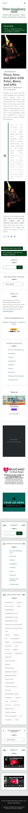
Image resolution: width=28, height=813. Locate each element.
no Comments (12, 89)
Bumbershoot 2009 (11, 621)
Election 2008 (17, 642)
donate (5, 322)
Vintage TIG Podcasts (16, 376)
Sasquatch (8, 697)
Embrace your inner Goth (12, 248)
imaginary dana (9, 87)
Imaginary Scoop (10, 72)
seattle (18, 697)
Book (19, 606)
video (17, 719)
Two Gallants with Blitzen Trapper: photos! (12, 253)
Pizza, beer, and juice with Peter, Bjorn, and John (14, 79)
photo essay (9, 679)
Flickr (10, 368)
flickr (7, 649)
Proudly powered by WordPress (13, 807)
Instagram (12, 361)
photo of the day (11, 686)
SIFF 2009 (14, 701)
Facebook (11, 353)
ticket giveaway (10, 712)
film (16, 646)
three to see (9, 708)
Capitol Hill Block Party (13, 624)
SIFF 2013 (17, 705)
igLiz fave (8, 653)
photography (9, 683)
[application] (14, 762)
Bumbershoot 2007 (11, 613)
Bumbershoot (9, 609)
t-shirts (21, 322)
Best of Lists (9, 606)
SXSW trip (20, 227)
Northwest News (10, 675)
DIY (6, 638)
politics (8, 690)
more (14, 324)
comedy (7, 635)
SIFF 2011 (8, 705)
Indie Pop (8, 657)
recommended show (11, 694)
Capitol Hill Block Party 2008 (13, 630)
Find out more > (8, 311)
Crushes (16, 635)
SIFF (6, 701)
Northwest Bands (11, 671)
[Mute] (19, 766)
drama (7, 642)
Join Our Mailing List (16, 350)
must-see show (10, 660)
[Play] (6, 766)
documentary (15, 638)
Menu (5, 3)
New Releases (9, 668)
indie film (18, 653)
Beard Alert (9, 602)
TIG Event (8, 719)
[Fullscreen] (22, 766)
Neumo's (8, 664)
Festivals (8, 646)
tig (21, 716)
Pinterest (11, 372)
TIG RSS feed (13, 380)
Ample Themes (17, 808)
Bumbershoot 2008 (11, 617)
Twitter (11, 357)
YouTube (11, 365)
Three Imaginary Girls (14, 10)
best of (19, 602)
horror (15, 649)
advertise (13, 322)
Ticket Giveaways (11, 716)
